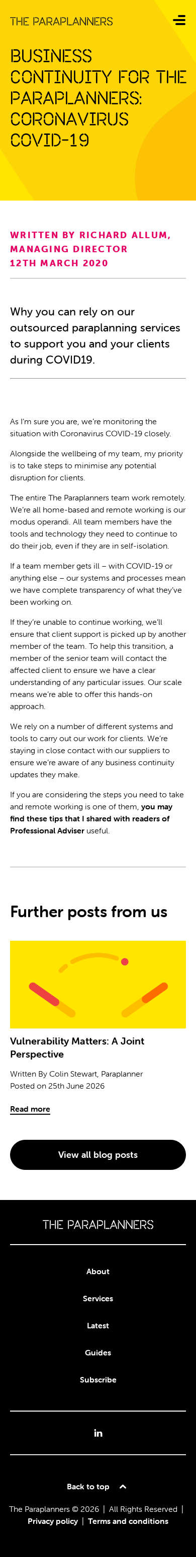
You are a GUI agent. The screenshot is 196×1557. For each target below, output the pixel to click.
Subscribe (98, 1379)
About (98, 1271)
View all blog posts (98, 1154)
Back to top (88, 1486)
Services (98, 1298)
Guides (98, 1352)
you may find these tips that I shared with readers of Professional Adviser (91, 818)
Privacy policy (53, 1521)
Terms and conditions (128, 1521)
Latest (98, 1325)
